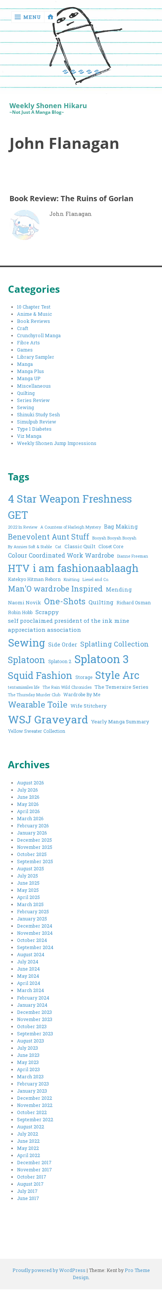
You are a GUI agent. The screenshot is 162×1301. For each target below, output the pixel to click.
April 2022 (28, 1155)
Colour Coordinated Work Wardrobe (61, 555)
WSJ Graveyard (48, 719)
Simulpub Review (36, 422)
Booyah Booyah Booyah (114, 538)
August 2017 (30, 1184)
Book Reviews (33, 321)
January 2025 (32, 919)
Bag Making (121, 526)
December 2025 (34, 840)
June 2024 (28, 969)
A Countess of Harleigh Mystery (70, 527)
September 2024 (35, 947)
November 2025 (34, 847)
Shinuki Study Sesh (38, 414)
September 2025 (35, 861)
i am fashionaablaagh (86, 568)
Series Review (33, 400)
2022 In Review (22, 527)
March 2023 (30, 1076)
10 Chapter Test (33, 307)
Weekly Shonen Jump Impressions (56, 443)
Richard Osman (133, 602)
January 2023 (32, 1091)
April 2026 (28, 811)
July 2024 (27, 962)
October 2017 (31, 1177)
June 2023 (28, 1055)
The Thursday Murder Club (34, 694)
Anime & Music (34, 314)
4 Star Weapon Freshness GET (70, 506)
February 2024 (33, 998)
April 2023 (28, 1069)
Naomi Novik (24, 602)
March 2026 (30, 818)
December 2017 (34, 1162)
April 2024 (28, 983)
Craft (22, 328)
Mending (119, 589)
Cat (58, 546)
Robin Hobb (20, 612)
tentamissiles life (24, 687)
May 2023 (28, 1062)
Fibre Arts (28, 342)
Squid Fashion (40, 675)
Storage (83, 677)
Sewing (25, 407)
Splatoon (26, 659)
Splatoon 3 (101, 658)
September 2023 (35, 1033)
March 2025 (30, 904)
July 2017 (27, 1191)
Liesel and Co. (96, 579)
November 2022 (34, 1105)
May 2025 (28, 890)
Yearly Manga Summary (120, 721)
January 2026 (32, 833)
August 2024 (30, 954)
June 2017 (28, 1198)
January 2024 (32, 1005)
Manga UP (29, 378)
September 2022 (35, 1119)
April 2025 (28, 897)
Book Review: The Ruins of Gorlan (71, 198)
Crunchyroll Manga (39, 335)
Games (25, 350)
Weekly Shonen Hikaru (48, 106)
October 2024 (32, 940)
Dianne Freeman (132, 556)
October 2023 (32, 1026)
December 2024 (34, 926)
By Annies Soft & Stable (30, 546)
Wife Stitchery (88, 705)
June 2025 (28, 883)
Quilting (26, 393)
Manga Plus (30, 371)
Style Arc (117, 675)
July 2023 (27, 1048)
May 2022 (28, 1148)
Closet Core (110, 546)
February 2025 (33, 911)
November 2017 (34, 1169)
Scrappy (47, 612)
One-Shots (65, 601)
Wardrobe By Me (81, 694)
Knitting (71, 579)
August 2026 (30, 783)
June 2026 (28, 797)
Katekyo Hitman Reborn (34, 579)
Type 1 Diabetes (34, 429)
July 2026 (27, 790)
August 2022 (30, 1127)
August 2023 (30, 1041)
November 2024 (35, 933)
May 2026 (28, 804)
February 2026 (33, 825)
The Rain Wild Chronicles (67, 687)
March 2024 (30, 990)
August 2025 (30, 868)
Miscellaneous (34, 386)
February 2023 (33, 1084)
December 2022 (34, 1098)
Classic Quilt (79, 546)
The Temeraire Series (121, 686)
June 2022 (28, 1141)
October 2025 (32, 854)
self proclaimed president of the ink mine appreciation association (68, 625)
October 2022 (32, 1112)
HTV (19, 568)
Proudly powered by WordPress (49, 1270)
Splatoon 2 (59, 661)
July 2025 (27, 876)
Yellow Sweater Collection (36, 731)
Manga (25, 364)
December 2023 (34, 1012)
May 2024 (28, 976)
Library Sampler (35, 357)
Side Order (62, 644)
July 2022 (27, 1134)
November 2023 (34, 1019)
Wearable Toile (37, 704)
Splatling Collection (114, 643)
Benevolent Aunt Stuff (48, 536)
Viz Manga (29, 436)
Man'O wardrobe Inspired (55, 589)
